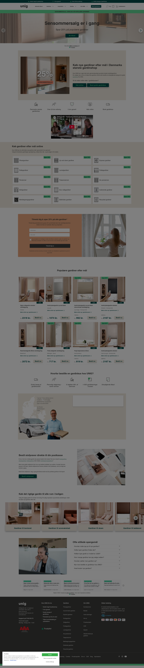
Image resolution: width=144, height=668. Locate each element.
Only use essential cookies (50, 658)
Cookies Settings (50, 661)
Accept (50, 654)
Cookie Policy (13, 660)
